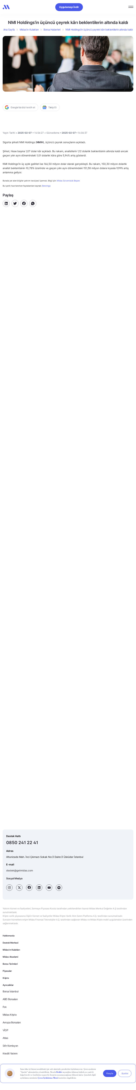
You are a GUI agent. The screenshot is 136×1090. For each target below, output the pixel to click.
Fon (5, 1006)
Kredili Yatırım (10, 1053)
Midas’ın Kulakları (29, 29)
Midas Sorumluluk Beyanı (68, 181)
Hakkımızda (9, 935)
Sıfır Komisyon (10, 1045)
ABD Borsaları (10, 999)
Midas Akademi (10, 956)
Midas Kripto (10, 1014)
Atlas (5, 1037)
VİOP (5, 1030)
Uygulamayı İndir (69, 6)
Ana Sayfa (9, 29)
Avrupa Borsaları (12, 1022)
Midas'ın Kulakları (11, 949)
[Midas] (6, 7)
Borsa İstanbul (10, 991)
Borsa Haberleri (52, 29)
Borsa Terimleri (10, 964)
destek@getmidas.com (19, 870)
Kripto (6, 978)
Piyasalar (7, 971)
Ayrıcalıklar (8, 985)
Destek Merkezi (10, 942)
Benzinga (46, 186)
